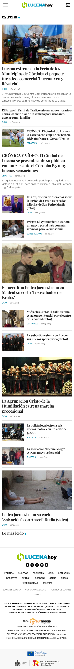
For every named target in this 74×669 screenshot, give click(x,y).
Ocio (51, 573)
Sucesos (23, 573)
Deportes (11, 578)
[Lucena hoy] (37, 560)
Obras (64, 578)
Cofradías (64, 573)
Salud (53, 578)
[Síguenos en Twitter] (32, 565)
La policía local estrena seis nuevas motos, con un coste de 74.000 (47, 429)
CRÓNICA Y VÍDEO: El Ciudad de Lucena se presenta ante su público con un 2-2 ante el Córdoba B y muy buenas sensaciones (34, 163)
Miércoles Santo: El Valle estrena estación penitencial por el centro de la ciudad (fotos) (49, 315)
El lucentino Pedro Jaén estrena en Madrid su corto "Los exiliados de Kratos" (33, 292)
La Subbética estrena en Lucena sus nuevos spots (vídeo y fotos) (47, 337)
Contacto (37, 595)
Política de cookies (61, 590)
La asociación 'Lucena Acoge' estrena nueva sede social (46, 450)
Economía (38, 573)
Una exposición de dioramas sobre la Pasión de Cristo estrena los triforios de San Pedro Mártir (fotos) (49, 202)
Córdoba (40, 578)
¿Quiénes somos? (12, 590)
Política (9, 573)
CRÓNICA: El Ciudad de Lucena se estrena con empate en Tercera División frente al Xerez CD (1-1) (49, 134)
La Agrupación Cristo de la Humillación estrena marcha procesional (28, 406)
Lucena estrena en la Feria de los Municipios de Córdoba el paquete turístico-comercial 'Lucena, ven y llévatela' (33, 76)
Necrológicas (30, 583)
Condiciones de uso (35, 590)
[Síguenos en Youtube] (42, 565)
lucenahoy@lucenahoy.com (52, 638)
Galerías (47, 583)
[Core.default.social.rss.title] (46, 565)
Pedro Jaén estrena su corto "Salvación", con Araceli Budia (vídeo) (35, 517)
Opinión (26, 578)
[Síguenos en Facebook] (27, 565)
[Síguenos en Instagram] (37, 565)
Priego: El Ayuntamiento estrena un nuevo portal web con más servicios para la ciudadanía (48, 225)
